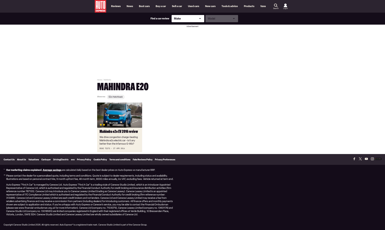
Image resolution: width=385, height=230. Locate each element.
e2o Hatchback (116, 97)
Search (276, 8)
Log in (285, 8)
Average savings (52, 170)
